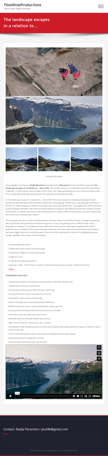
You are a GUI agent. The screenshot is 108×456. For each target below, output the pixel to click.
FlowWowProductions (22, 4)
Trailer (11, 269)
